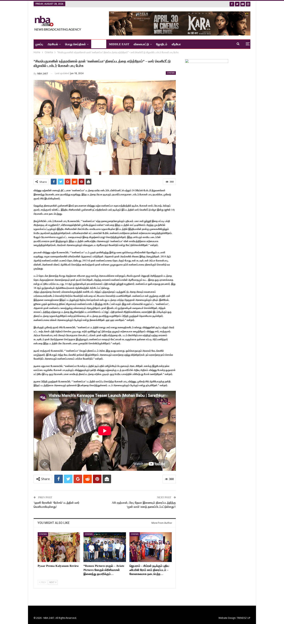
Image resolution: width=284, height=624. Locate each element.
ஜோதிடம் (161, 44)
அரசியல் (53, 44)
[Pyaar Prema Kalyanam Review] (59, 547)
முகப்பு (39, 44)
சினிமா (97, 44)
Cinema (171, 73)
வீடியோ (176, 44)
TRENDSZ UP (243, 618)
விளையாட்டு (141, 44)
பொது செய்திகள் (75, 44)
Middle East (119, 44)
